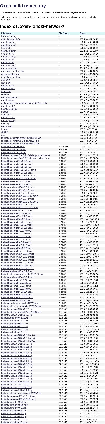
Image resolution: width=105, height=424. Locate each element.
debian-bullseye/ (9, 97)
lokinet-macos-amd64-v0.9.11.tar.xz (18, 396)
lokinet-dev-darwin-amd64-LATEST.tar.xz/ (21, 138)
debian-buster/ (8, 88)
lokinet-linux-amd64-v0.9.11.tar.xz (17, 265)
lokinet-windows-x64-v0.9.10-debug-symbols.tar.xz (25, 155)
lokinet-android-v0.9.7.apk (13, 408)
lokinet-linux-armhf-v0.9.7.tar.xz (16, 280)
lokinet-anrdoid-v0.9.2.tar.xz (14, 329)
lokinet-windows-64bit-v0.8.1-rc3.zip (18, 335)
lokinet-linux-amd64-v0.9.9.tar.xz (17, 248)
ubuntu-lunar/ (7, 62)
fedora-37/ (6, 115)
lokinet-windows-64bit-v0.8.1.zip (16, 353)
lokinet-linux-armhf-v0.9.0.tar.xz (16, 234)
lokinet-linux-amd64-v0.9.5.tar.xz (17, 297)
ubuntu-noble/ (8, 106)
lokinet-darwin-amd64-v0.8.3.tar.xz (17, 193)
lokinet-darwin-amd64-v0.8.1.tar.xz (17, 205)
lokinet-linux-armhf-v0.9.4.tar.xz (16, 286)
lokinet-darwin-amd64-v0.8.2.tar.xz (17, 190)
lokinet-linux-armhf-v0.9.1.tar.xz (16, 236)
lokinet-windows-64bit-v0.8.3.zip (16, 347)
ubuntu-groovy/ (8, 45)
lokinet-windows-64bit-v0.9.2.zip (16, 364)
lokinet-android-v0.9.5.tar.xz (14, 422)
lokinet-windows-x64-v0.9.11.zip (16, 384)
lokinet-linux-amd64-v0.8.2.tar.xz (17, 164)
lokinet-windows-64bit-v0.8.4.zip (16, 350)
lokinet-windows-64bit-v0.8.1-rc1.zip (18, 338)
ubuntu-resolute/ (9, 109)
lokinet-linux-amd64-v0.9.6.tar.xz (17, 300)
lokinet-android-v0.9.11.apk (14, 402)
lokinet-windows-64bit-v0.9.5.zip (16, 376)
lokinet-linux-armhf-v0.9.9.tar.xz (16, 213)
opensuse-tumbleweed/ (12, 71)
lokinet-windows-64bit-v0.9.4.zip (16, 379)
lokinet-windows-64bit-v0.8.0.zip (16, 315)
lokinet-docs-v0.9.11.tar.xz (13, 152)
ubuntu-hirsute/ (8, 51)
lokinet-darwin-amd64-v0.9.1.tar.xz (17, 254)
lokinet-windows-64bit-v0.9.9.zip (16, 390)
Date (82, 33)
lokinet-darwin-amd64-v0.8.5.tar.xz (17, 210)
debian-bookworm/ (10, 74)
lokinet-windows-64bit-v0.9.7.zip (16, 367)
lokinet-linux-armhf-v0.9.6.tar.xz (16, 289)
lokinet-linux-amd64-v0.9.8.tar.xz (17, 228)
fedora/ (4, 129)
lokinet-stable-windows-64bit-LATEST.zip (21, 393)
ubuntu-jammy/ (8, 56)
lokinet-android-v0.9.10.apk (14, 405)
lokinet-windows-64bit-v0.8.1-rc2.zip (18, 341)
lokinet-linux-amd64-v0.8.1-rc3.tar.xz (18, 175)
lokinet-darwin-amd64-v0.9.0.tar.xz (17, 260)
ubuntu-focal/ (7, 59)
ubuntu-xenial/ (8, 117)
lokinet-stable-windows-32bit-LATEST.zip (21, 312)
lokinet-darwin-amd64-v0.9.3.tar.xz (17, 263)
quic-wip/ (5, 123)
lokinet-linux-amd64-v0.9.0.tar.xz (17, 222)
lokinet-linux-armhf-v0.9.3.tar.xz (16, 242)
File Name (6, 33)
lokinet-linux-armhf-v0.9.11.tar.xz (16, 251)
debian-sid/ (6, 126)
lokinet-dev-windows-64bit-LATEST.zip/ (20, 141)
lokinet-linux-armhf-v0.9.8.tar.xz (16, 231)
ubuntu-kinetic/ (8, 42)
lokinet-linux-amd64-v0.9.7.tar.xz (17, 292)
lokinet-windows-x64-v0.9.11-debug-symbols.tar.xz (25, 158)
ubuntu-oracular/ (9, 68)
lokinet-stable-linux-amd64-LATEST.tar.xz (21, 306)
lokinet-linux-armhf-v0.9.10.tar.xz (17, 245)
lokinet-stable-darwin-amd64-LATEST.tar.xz (22, 274)
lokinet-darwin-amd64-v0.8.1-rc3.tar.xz (19, 196)
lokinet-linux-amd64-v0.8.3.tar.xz (17, 173)
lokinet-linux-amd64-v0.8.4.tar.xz (17, 181)
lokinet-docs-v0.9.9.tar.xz (13, 146)
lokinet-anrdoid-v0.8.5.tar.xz (14, 318)
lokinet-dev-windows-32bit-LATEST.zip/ (20, 144)
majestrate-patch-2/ (10, 77)
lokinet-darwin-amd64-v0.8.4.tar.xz (17, 199)
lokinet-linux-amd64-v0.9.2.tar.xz (17, 225)
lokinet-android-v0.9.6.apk (13, 410)
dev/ (3, 135)
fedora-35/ (6, 48)
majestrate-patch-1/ (10, 39)
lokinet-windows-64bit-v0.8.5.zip (16, 355)
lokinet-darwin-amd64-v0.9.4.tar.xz (17, 277)
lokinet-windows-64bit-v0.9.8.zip (16, 370)
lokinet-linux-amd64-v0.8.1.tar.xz (17, 167)
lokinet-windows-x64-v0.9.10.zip (16, 387)
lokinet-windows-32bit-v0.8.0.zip (16, 309)
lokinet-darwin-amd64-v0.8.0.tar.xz (17, 187)
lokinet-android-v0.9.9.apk (13, 416)
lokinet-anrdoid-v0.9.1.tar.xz (14, 324)
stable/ (4, 132)
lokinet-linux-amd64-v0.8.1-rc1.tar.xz (18, 178)
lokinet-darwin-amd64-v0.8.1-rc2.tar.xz (19, 207)
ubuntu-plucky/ (8, 120)
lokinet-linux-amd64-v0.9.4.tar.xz (17, 294)
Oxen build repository (23, 5)
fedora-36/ (6, 83)
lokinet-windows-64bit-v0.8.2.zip (16, 344)
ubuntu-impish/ (8, 65)
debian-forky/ (7, 54)
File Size (63, 33)
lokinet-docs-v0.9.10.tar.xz (13, 149)
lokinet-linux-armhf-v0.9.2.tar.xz (16, 239)
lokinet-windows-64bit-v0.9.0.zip (16, 358)
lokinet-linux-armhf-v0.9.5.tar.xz (16, 283)
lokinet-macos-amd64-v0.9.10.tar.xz (18, 399)
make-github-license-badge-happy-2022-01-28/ (24, 103)
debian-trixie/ (7, 85)
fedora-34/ (6, 91)
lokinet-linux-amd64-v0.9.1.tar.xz (17, 219)
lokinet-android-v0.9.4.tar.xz (14, 419)
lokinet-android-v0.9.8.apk (13, 413)
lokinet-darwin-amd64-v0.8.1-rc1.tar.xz (19, 202)
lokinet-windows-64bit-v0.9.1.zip (16, 361)
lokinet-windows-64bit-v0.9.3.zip (16, 373)
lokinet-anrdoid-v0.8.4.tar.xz (14, 321)
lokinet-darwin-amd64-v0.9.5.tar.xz (17, 271)
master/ (4, 112)
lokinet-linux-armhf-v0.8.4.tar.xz (16, 184)
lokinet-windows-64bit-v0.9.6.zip (16, 381)
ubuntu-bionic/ (8, 100)
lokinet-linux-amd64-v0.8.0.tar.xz (17, 161)
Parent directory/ (9, 36)
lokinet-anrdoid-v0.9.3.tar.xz (14, 332)
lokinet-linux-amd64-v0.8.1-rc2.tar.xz (18, 170)
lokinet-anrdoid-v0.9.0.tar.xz (14, 326)
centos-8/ (5, 94)
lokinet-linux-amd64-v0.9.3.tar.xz (17, 216)
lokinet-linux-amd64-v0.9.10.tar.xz (17, 268)
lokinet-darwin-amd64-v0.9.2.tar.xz (17, 257)
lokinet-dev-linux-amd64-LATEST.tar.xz (20, 303)
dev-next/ (5, 80)
